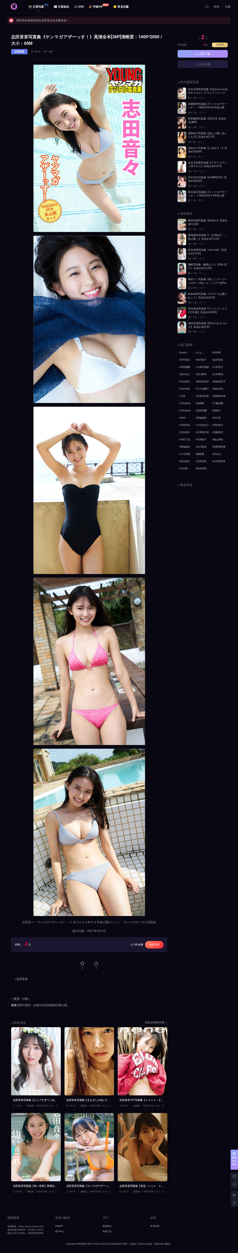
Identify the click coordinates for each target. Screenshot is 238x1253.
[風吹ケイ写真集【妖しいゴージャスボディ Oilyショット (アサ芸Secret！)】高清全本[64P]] (182, 283)
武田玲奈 (185, 425)
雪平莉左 (185, 359)
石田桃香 (202, 461)
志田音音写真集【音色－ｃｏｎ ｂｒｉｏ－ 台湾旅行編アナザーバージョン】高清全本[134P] (142, 1186)
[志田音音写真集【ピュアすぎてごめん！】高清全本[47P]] (36, 1061)
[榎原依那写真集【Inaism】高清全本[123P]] (182, 224)
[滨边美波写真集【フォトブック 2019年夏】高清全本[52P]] (182, 313)
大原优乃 (218, 367)
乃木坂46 (185, 403)
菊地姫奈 (202, 417)
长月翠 (184, 468)
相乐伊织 (218, 388)
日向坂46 (185, 410)
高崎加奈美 (219, 396)
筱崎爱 (200, 403)
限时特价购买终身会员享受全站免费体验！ (42, 20)
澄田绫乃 (218, 425)
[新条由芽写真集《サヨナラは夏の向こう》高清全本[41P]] (182, 298)
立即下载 (204, 54)
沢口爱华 (202, 374)
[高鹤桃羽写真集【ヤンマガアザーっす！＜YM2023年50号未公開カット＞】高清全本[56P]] (182, 108)
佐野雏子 (202, 439)
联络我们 (107, 1226)
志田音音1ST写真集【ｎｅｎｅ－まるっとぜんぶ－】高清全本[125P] (142, 1100)
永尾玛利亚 (203, 396)
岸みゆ (217, 454)
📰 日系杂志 (61, 6)
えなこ (200, 352)
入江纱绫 (185, 454)
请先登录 (154, 944)
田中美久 (185, 374)
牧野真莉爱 (219, 446)
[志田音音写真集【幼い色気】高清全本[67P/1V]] (36, 1147)
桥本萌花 (202, 468)
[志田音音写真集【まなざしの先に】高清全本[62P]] (89, 1061)
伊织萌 (217, 352)
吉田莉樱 (202, 410)
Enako (183, 352)
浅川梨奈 (202, 446)
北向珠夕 (185, 432)
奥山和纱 (218, 439)
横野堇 (200, 454)
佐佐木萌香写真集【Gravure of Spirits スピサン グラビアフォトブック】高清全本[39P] (208, 93)
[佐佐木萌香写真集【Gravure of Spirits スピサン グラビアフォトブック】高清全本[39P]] (182, 93)
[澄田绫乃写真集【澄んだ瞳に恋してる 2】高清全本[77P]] (182, 137)
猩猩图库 (13, 6)
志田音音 (22, 979)
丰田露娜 (185, 367)
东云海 (217, 417)
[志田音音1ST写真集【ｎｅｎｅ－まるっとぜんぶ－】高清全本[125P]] (142, 1061)
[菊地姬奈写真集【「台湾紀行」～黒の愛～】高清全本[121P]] (182, 239)
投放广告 (107, 1231)
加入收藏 (204, 64)
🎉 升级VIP (98, 6)
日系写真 (19, 51)
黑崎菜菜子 (219, 381)
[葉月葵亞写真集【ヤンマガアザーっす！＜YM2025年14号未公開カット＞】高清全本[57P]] (182, 196)
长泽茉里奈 (219, 461)
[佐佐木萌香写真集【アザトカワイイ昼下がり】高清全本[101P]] (182, 167)
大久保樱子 (203, 388)
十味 (182, 396)
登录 (14, 1005)
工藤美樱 (218, 403)
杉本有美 (185, 388)
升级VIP (220, 44)
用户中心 (59, 1231)
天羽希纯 (218, 374)
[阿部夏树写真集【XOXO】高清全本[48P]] (182, 123)
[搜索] (207, 6)
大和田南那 (203, 367)
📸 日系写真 (38, 6)
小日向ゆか (203, 425)
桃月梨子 (202, 359)
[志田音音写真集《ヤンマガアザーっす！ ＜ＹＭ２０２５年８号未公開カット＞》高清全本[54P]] (89, 1147)
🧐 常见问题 (121, 6)
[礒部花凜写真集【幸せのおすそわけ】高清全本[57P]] (182, 327)
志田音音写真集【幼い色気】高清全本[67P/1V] (35, 1186)
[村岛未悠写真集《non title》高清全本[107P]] (182, 254)
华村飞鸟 (185, 439)
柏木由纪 (185, 461)
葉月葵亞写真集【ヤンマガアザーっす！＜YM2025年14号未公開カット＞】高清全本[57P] (207, 196)
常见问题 (154, 1226)
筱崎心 (217, 410)
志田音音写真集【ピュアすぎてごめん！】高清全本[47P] (34, 1100)
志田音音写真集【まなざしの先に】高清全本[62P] (88, 1100)
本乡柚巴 (185, 381)
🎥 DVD (79, 6)
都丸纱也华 (203, 381)
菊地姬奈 (185, 446)
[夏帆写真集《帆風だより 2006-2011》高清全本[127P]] (182, 269)
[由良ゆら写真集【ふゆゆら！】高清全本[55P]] (182, 152)
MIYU (183, 417)
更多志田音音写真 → (156, 1022)
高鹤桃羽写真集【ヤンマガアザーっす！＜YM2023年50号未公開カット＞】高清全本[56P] (207, 107)
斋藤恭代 (218, 432)
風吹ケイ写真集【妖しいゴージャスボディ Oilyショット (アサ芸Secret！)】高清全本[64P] (208, 283)
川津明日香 (203, 432)
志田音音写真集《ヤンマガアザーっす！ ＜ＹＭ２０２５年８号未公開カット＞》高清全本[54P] (88, 1186)
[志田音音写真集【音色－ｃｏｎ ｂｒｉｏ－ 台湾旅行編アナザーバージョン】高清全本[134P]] (142, 1147)
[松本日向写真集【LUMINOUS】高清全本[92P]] (182, 181)
